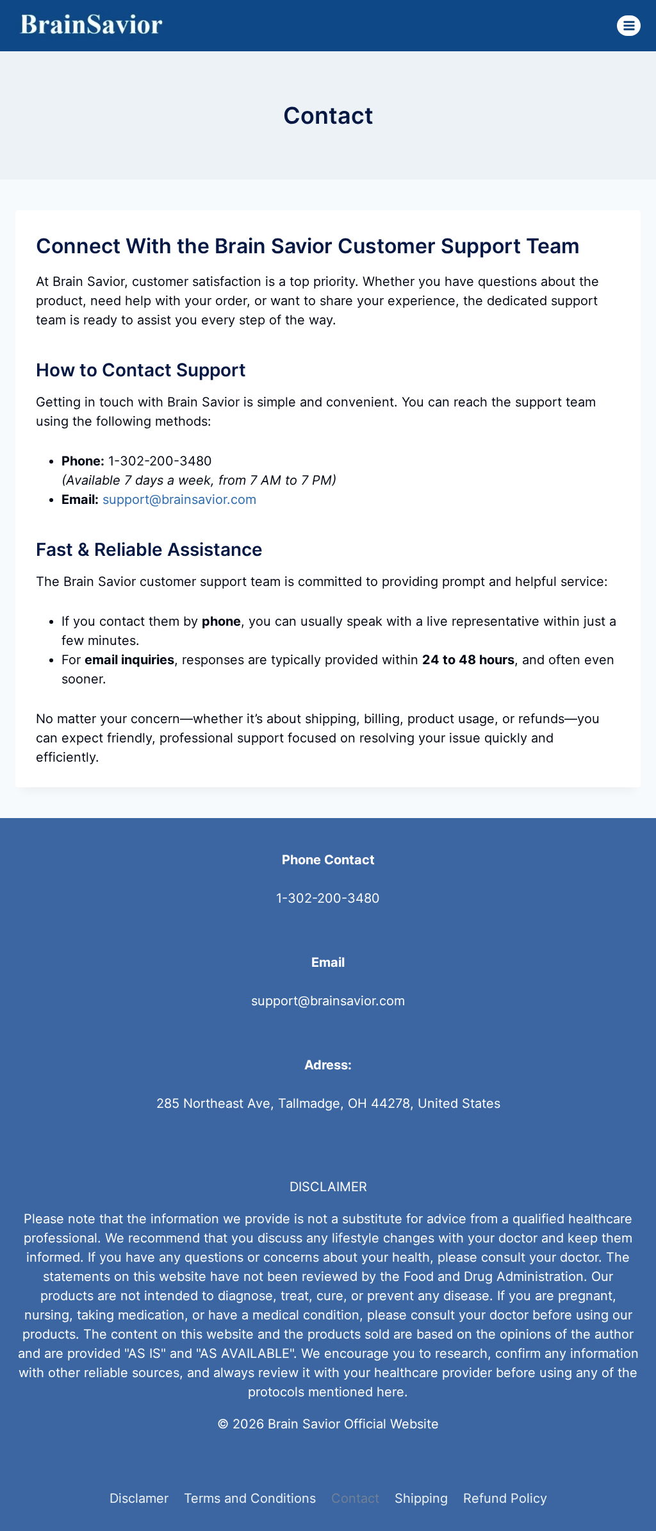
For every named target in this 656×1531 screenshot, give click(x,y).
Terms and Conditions (250, 1498)
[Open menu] (629, 25)
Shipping (421, 1498)
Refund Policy (505, 1498)
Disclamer (139, 1498)
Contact (355, 1498)
